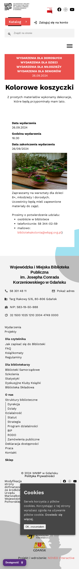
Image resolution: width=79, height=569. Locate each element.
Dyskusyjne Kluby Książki (23, 383)
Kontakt (11, 452)
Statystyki (12, 378)
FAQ (8, 348)
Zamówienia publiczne (24, 439)
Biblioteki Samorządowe (22, 369)
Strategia (14, 421)
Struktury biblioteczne (21, 400)
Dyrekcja (14, 404)
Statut (12, 417)
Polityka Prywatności (40, 476)
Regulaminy (13, 357)
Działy (12, 408)
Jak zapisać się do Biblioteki (25, 344)
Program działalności (23, 426)
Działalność (13, 413)
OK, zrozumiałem (35, 526)
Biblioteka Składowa (19, 387)
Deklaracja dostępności (22, 443)
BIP (10, 430)
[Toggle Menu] (70, 46)
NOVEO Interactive (61, 558)
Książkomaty (14, 353)
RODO (12, 435)
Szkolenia (12, 374)
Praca (9, 448)
